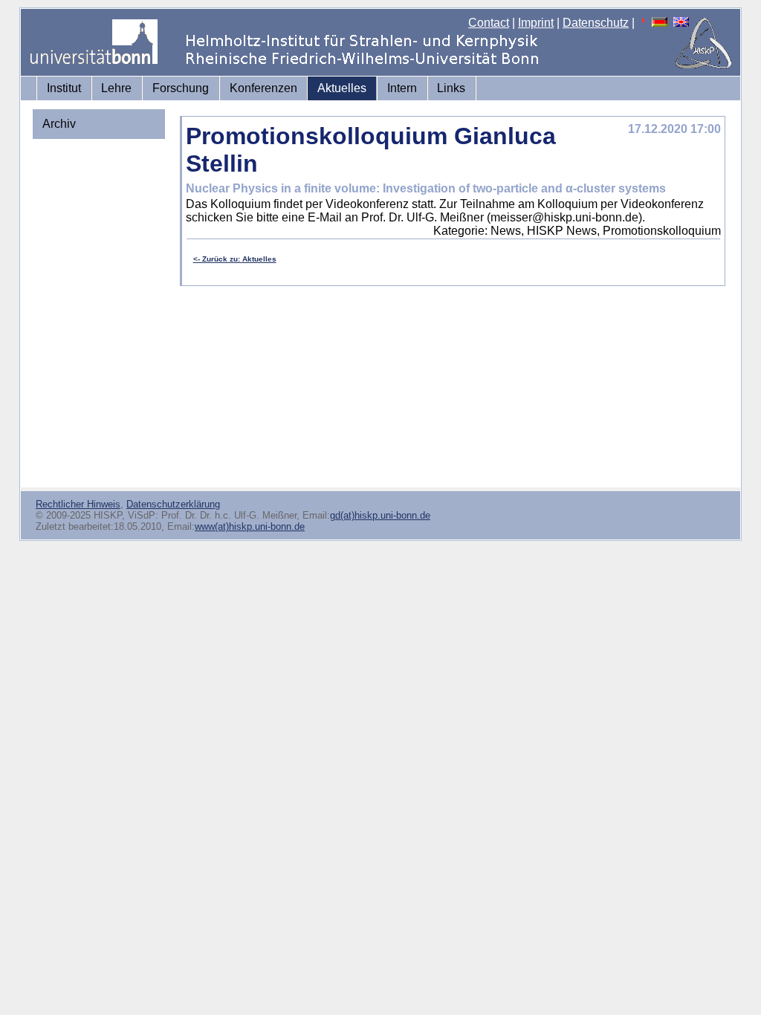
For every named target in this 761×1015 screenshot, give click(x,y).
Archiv (59, 123)
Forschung (180, 88)
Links (451, 88)
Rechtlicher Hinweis (78, 504)
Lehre (116, 88)
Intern (402, 88)
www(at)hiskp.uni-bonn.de (250, 526)
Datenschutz (596, 22)
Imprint (536, 22)
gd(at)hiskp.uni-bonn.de (380, 515)
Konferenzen (263, 88)
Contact (488, 22)
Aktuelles (341, 88)
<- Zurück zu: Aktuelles (234, 259)
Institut (64, 88)
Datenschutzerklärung (173, 504)
